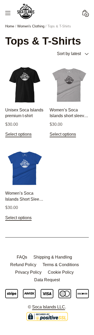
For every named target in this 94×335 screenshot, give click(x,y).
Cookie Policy (61, 272)
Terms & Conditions (61, 264)
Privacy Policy (28, 272)
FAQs (22, 257)
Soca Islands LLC (48, 307)
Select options (18, 134)
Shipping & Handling (52, 257)
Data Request (47, 280)
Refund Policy (23, 264)
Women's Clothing (30, 26)
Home (9, 26)
